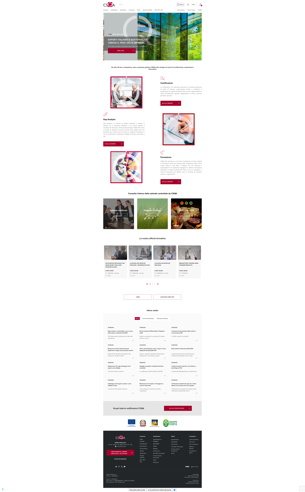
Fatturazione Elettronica (193, 481)
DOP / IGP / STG (159, 10)
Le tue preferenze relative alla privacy (159, 490)
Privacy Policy (196, 474)
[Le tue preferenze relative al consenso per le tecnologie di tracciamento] (2, 489)
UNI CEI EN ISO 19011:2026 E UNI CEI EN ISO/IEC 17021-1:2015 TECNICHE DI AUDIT (115, 265)
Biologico (155, 448)
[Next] (158, 284)
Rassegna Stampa (162, 318)
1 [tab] (150, 284)
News (137, 318)
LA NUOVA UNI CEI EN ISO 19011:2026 (162, 264)
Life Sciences (156, 451)
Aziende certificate (147, 10)
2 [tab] (152, 284)
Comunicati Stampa (148, 318)
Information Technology (159, 453)
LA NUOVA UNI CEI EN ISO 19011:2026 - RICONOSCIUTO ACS (140, 264)
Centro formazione (193, 439)
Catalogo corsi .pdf (167, 297)
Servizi (154, 460)
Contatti (200, 10)
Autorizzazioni (143, 446)
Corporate (105, 10)
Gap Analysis (123, 10)
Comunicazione (181, 10)
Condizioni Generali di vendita (192, 483)
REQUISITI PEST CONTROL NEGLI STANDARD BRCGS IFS (188, 264)
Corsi (138, 297)
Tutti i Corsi (192, 442)
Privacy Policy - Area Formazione (192, 477)
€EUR (193, 4)
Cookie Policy (196, 480)
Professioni (156, 462)
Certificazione (114, 10)
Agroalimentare (175, 439)
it (120, 4)
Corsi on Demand (193, 444)
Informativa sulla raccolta (137, 490)
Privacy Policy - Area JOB (193, 476)
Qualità (155, 446)
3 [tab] (155, 284)
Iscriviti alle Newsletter (120, 459)
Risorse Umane (191, 10)
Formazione (132, 10)
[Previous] (147, 284)
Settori (138, 10)
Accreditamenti (143, 444)
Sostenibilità (156, 444)
